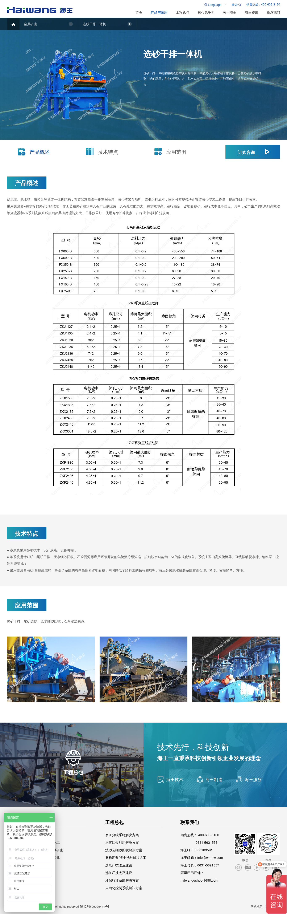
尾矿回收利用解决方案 (122, 842)
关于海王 (229, 12)
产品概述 (40, 151)
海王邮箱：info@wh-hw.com (201, 857)
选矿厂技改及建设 (118, 872)
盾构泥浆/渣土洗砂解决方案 (125, 857)
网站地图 (256, 906)
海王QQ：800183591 (196, 850)
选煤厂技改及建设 (118, 865)
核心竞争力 (206, 12)
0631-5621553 (206, 842)
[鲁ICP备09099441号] (94, 906)
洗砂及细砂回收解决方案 (123, 850)
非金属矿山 (54, 850)
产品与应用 (159, 12)
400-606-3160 (208, 834)
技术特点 (108, 151)
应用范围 (176, 151)
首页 (139, 12)
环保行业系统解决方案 (122, 880)
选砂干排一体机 (94, 23)
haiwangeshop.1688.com (199, 880)
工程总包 (182, 12)
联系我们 (273, 12)
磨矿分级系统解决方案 (122, 834)
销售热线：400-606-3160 (263, 4)
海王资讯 (251, 12)
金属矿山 (30, 23)
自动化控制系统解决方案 (123, 887)
